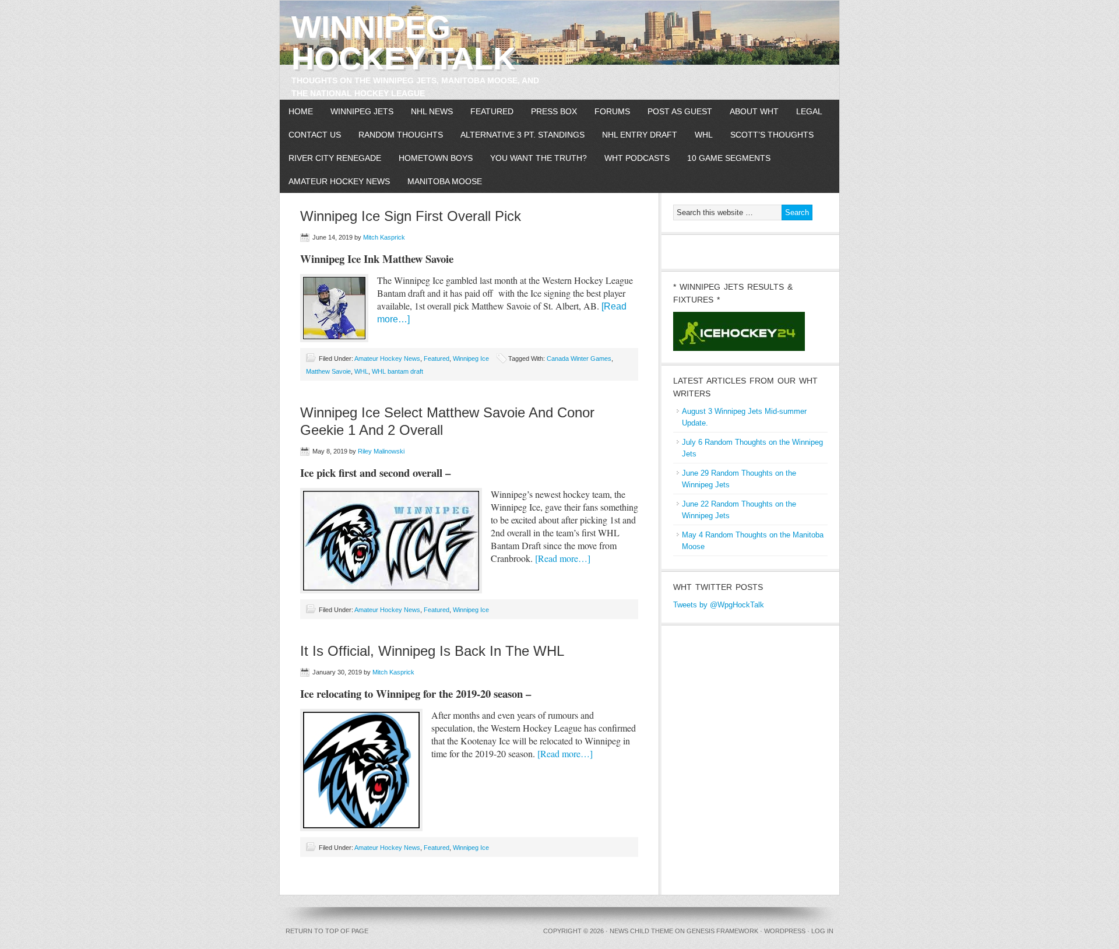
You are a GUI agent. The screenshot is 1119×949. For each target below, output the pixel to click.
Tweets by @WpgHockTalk (718, 604)
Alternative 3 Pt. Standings (522, 134)
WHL (704, 134)
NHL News (432, 111)
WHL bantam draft (397, 371)
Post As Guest (680, 111)
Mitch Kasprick (384, 237)
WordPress (784, 930)
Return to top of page (327, 930)
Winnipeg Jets (361, 111)
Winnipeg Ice (471, 358)
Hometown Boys (436, 158)
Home (300, 111)
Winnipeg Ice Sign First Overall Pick (410, 216)
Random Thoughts (400, 134)
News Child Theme (641, 930)
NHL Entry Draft (639, 134)
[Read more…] (562, 558)
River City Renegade (334, 158)
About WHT (754, 111)
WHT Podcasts (637, 158)
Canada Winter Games (579, 358)
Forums (612, 111)
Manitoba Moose (444, 181)
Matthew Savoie (328, 371)
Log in (822, 930)
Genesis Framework (722, 930)
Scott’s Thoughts (772, 134)
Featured (491, 111)
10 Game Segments (728, 158)
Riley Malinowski (381, 451)
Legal (809, 111)
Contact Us (314, 134)
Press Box (554, 111)
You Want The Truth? (538, 158)
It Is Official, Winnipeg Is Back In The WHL (432, 651)
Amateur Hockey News (339, 181)
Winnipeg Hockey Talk (403, 42)
